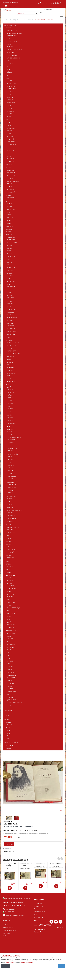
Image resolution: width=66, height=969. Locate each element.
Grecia (9, 215)
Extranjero (11, 625)
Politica (9, 569)
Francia (10, 206)
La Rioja (9, 502)
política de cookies (11, 962)
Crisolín (10, 47)
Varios (9, 591)
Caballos (10, 650)
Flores (8, 715)
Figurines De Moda (11, 743)
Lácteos (10, 270)
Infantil (10, 359)
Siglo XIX (10, 295)
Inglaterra (11, 209)
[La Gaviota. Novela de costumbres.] (9, 818)
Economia (9, 165)
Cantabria (10, 434)
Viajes (8, 619)
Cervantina (11, 348)
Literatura (9, 340)
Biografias (10, 647)
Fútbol (10, 666)
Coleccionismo (38, 906)
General (10, 80)
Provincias (9, 725)
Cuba (8, 658)
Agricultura (11, 128)
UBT (8, 611)
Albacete (11, 440)
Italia (9, 212)
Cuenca (10, 445)
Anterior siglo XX (13, 304)
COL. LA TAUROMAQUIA (14, 608)
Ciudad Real (12, 442)
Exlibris (10, 186)
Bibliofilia (10, 170)
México (9, 72)
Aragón (9, 415)
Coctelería (11, 256)
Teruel (10, 420)
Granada (11, 400)
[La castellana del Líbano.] (56, 873)
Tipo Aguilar (11, 63)
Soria (10, 473)
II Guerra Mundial (13, 317)
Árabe (8, 75)
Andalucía (10, 390)
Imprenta (10, 189)
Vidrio (9, 116)
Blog (11, 2)
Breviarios (10, 52)
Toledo (10, 451)
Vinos (9, 251)
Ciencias (9, 125)
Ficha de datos (9, 851)
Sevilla (10, 412)
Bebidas (9, 254)
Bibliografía (11, 287)
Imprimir (8, 849)
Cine (8, 653)
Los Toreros (11, 586)
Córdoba (11, 398)
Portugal (10, 217)
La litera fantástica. (41, 864)
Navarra (10, 507)
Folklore (9, 234)
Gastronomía (10, 237)
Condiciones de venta (9, 930)
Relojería (10, 111)
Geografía (10, 627)
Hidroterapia (11, 546)
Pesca (10, 669)
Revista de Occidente (14, 703)
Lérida (10, 490)
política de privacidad (27, 962)
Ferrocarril (11, 675)
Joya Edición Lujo (13, 41)
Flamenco (9, 226)
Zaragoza (11, 423)
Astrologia (11, 633)
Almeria (11, 392)
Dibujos (8, 748)
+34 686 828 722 (56, 3)
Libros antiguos (38, 903)
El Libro (8, 167)
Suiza (8, 223)
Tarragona (12, 487)
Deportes (10, 661)
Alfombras (11, 86)
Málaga (10, 409)
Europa (8, 201)
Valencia (11, 512)
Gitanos (9, 680)
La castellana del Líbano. (56, 864)
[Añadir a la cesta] (10, 888)
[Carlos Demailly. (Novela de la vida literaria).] (25, 875)
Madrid (8, 524)
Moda (7, 561)
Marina (8, 541)
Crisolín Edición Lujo (14, 50)
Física (9, 133)
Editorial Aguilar (39, 917)
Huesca (10, 417)
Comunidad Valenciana (15, 510)
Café (8, 259)
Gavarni (8, 712)
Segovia (11, 470)
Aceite (9, 284)
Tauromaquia (10, 575)
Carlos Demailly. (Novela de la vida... (25, 865)
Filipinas (10, 122)
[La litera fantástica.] (41, 873)
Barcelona (12, 484)
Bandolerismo (12, 159)
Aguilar (8, 28)
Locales (10, 276)
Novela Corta (11, 351)
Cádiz (10, 395)
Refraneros (11, 367)
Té (8, 289)
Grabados (8, 710)
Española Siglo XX (13, 345)
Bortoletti (36, 914)
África (8, 67)
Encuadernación (13, 181)
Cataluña (10, 482)
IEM (8, 535)
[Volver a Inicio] (5, 20)
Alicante (11, 515)
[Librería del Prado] (7, 10)
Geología (10, 136)
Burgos (10, 459)
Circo (9, 655)
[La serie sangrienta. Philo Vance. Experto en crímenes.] (10, 875)
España (9, 387)
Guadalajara (12, 448)
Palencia (11, 465)
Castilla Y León (12, 454)
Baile (8, 641)
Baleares (10, 429)
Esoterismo (11, 672)
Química (9, 147)
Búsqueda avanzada (46, 13)
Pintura (10, 108)
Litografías (10, 745)
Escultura (10, 97)
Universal (10, 312)
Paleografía (11, 192)
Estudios (10, 362)
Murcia (9, 504)
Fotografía (11, 103)
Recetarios (11, 240)
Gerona (10, 493)
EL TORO (9, 583)
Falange (10, 323)
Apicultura (11, 281)
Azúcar (9, 245)
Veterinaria (11, 150)
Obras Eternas (12, 30)
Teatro (9, 378)
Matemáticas (11, 142)
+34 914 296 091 (56, 2)
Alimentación (12, 243)
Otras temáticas (11, 631)
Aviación (10, 639)
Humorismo (11, 373)
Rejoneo (10, 597)
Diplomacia (11, 328)
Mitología (10, 326)
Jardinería (11, 139)
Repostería (11, 267)
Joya (8, 38)
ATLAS (8, 738)
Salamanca (12, 468)
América (8, 69)
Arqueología (11, 83)
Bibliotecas (11, 175)
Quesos (9, 273)
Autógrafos (11, 381)
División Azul (11, 331)
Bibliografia (11, 173)
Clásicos (10, 370)
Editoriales (11, 178)
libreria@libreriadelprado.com (42, 3)
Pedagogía (10, 697)
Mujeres (10, 689)
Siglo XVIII (10, 298)
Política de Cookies (8, 936)
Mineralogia (11, 145)
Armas (9, 636)
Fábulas (9, 365)
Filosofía (9, 232)
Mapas (7, 719)
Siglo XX (10, 306)
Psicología (10, 552)
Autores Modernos (13, 58)
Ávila (10, 457)
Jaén (10, 406)
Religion (9, 572)
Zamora (11, 479)
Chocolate (10, 262)
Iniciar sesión (48, 9)
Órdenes (10, 320)
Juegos (9, 686)
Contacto (5, 925)
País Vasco (10, 521)
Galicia (9, 499)
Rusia (9, 220)
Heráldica (10, 683)
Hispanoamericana (13, 354)
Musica (8, 564)
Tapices (9, 114)
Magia (9, 705)
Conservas (10, 265)
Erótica (8, 195)
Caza (7, 153)
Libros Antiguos (10, 25)
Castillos (10, 92)
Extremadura (11, 496)
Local (8, 384)
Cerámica (10, 94)
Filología (9, 229)
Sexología (10, 198)
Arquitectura (11, 89)
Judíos (8, 337)
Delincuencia (11, 161)
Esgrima (11, 663)
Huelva (10, 403)
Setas (9, 278)
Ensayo (9, 184)
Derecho (9, 156)
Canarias (10, 432)
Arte (7, 78)
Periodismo (9, 567)
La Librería (6, 2)
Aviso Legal (6, 933)
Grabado (10, 105)
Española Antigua (13, 343)
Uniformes (10, 558)
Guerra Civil (11, 309)
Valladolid (12, 476)
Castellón (12, 518)
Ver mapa (37, 932)
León (10, 462)
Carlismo (10, 315)
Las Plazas (10, 594)
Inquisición (11, 334)
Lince (9, 61)
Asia (7, 120)
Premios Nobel (12, 55)
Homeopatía (11, 549)
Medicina (9, 544)
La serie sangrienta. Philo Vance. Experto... (10, 865)
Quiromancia (11, 700)
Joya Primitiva (12, 36)
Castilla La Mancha (14, 437)
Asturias (10, 426)
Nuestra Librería (8, 927)
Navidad (9, 694)
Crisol (9, 44)
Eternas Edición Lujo (14, 33)
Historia (9, 301)
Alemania (10, 204)
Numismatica (11, 692)
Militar (8, 555)
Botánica (10, 131)
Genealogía (11, 678)
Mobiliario (10, 100)
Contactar (15, 2)
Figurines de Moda (39, 912)
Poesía (9, 376)
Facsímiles (10, 292)
